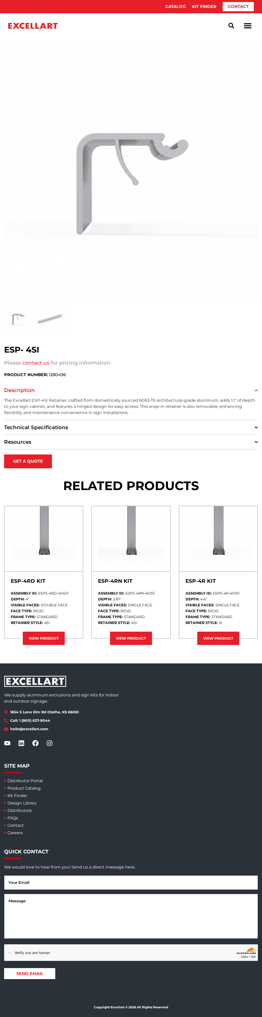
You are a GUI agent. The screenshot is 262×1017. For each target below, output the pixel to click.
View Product (44, 638)
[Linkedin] (24, 743)
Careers (15, 832)
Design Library (22, 803)
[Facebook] (38, 743)
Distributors (19, 810)
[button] (248, 25)
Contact (15, 825)
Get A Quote (28, 461)
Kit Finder (17, 795)
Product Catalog (24, 788)
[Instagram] (52, 743)
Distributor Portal (25, 780)
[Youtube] (10, 743)
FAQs (12, 817)
